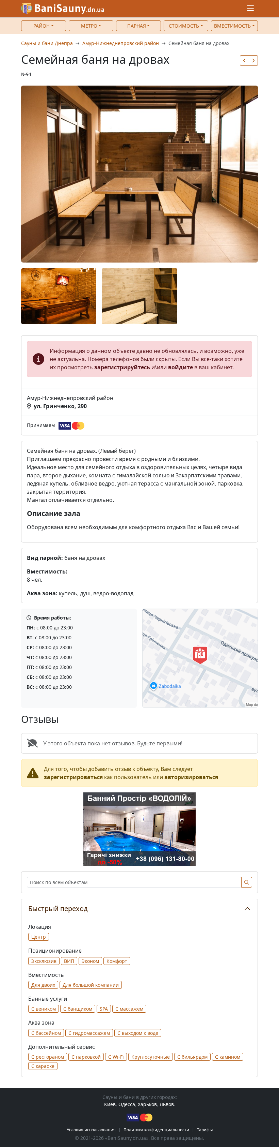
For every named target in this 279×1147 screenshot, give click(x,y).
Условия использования (91, 1130)
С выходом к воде (137, 1033)
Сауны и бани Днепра (47, 43)
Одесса (126, 1104)
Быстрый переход (58, 908)
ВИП (69, 961)
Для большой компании (91, 985)
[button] (244, 60)
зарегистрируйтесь (122, 367)
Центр (38, 937)
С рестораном (47, 1057)
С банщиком (77, 1009)
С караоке (42, 1066)
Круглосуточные (150, 1057)
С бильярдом (192, 1057)
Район (41, 26)
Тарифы (205, 1130)
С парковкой (86, 1057)
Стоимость (184, 26)
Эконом (90, 961)
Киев (110, 1104)
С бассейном (46, 1033)
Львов (167, 1104)
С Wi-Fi (116, 1057)
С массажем (129, 1009)
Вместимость (232, 26)
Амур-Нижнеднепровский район (120, 43)
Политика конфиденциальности (156, 1130)
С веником (43, 1009)
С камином (227, 1057)
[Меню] (250, 8)
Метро (89, 26)
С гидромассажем (89, 1033)
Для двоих (43, 985)
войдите (180, 367)
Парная (136, 26)
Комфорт (116, 961)
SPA (104, 1009)
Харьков (147, 1104)
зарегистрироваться (73, 777)
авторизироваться (191, 777)
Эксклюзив (43, 961)
